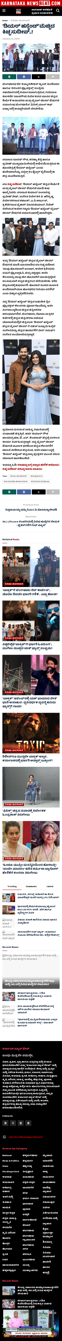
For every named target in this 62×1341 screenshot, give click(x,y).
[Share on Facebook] (24, 76)
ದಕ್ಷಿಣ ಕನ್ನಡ (29, 1182)
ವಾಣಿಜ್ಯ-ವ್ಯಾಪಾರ (47, 1190)
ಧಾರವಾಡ (28, 1204)
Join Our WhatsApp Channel (26, 1137)
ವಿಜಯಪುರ (49, 1202)
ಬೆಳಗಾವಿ (27, 1254)
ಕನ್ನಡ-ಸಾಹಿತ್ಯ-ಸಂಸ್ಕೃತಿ (9, 1220)
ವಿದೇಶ (46, 1208)
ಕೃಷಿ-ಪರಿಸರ (8, 1233)
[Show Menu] (3, 11)
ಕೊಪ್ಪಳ (6, 1244)
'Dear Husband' (18, 476)
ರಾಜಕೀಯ (48, 1166)
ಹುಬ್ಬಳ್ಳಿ (46, 1273)
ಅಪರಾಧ (7, 1177)
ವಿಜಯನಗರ (49, 1197)
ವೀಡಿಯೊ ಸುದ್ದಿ (50, 1218)
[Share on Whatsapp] (9, 76)
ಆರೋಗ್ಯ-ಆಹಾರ (7, 1190)
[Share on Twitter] (39, 76)
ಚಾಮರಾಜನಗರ (10, 1265)
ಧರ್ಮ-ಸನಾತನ (31, 1198)
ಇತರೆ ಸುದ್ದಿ (7, 1197)
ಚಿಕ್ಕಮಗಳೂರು (30, 1156)
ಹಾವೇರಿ (47, 1262)
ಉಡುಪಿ (6, 1208)
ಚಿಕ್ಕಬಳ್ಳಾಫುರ (9, 1270)
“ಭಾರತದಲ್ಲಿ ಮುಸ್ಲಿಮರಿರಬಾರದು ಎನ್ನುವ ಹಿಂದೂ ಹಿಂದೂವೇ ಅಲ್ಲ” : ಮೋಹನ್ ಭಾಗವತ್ (37, 1023)
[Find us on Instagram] (21, 1123)
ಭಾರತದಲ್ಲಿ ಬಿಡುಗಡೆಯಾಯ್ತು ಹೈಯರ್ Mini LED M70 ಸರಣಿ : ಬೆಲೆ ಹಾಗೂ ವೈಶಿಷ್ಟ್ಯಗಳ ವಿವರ (36, 910)
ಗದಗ (5, 1260)
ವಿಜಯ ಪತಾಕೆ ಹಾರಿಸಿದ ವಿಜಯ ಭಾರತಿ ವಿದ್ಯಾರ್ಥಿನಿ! (37, 921)
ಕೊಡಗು (6, 1238)
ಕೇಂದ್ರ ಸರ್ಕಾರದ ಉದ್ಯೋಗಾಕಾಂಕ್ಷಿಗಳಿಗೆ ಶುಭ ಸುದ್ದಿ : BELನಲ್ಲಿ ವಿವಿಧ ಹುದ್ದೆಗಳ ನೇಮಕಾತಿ (29, 983)
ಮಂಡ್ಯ (26, 1265)
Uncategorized (10, 1172)
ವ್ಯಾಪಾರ (47, 1224)
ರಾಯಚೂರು (49, 1182)
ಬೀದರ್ (27, 1225)
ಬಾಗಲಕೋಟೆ (30, 1220)
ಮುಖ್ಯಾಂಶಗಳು (30, 1270)
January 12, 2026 (11, 39)
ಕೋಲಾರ (7, 1249)
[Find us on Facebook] (5, 1123)
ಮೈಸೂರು (47, 1156)
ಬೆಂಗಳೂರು (28, 1231)
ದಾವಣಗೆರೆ (28, 1188)
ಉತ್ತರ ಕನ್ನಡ (8, 1213)
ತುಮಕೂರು (28, 1177)
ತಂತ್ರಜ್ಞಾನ (28, 1172)
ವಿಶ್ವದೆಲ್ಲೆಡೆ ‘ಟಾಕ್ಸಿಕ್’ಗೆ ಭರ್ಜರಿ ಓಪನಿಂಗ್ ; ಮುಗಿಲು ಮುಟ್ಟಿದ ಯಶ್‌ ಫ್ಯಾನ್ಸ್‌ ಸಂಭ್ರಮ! (27, 646)
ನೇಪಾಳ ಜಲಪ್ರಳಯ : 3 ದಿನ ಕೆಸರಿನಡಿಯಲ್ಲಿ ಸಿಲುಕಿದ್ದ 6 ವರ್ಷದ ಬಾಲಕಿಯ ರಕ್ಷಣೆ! (34, 996)
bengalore (36, 476)
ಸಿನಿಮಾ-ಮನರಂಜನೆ (20, 20)
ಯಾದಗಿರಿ (48, 1161)
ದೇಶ (25, 1193)
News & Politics (10, 1161)
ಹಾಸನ (46, 1267)
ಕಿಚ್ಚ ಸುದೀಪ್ (14, 184)
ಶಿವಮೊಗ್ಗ (47, 1242)
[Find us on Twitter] (13, 1123)
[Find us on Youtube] (28, 1123)
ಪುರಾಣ (26, 1209)
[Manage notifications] (54, 1334)
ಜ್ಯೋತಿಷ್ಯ (27, 1166)
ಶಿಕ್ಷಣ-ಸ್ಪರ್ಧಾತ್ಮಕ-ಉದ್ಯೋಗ (48, 1233)
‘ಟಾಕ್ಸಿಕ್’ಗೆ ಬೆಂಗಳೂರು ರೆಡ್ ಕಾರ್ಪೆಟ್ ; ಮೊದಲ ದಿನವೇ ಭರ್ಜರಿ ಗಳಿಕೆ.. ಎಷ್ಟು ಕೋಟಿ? (29, 592)
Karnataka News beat (16, 481)
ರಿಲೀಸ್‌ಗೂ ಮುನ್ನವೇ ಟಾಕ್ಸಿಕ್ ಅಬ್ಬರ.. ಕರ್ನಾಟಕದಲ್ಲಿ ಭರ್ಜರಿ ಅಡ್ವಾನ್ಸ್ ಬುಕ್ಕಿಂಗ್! (27, 758)
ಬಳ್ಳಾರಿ (26, 1215)
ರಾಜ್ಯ (45, 1172)
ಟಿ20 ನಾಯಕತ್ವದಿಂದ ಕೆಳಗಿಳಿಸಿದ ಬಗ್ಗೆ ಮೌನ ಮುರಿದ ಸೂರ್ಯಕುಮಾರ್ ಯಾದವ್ (35, 1010)
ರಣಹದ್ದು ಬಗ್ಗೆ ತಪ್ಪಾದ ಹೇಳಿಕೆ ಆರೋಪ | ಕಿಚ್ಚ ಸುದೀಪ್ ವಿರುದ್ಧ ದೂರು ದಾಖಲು (30, 467)
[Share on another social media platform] (53, 76)
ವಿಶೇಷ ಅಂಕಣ (50, 1213)
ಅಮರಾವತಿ (8, 1182)
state (5, 1166)
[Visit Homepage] (18, 11)
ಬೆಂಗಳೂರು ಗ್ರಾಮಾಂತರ (29, 1238)
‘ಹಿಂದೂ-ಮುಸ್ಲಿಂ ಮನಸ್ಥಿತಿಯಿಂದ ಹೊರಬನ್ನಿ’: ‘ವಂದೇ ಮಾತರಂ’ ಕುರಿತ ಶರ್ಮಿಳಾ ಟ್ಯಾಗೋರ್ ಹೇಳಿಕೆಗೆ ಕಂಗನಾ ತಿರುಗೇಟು (30, 869)
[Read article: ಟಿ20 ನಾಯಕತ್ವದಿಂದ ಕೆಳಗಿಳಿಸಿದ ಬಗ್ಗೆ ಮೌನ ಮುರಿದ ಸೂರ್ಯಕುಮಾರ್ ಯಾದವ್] (8, 1009)
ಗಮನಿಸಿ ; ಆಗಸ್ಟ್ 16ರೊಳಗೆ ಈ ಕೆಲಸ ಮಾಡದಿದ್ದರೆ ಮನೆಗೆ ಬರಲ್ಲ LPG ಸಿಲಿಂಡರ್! (38, 896)
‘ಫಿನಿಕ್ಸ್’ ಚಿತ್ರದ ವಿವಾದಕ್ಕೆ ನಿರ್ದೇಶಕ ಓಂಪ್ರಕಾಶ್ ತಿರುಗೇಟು (23, 813)
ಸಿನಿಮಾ (47, 1247)
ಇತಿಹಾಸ (6, 1202)
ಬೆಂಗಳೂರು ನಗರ (28, 1247)
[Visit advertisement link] (31, 3)
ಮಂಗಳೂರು (29, 1260)
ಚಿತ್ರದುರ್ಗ (28, 1161)
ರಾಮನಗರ (48, 1177)
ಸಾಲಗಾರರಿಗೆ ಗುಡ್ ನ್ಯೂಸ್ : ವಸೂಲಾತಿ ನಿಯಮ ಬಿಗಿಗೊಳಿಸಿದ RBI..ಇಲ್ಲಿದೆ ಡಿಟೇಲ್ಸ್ (38, 933)
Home (5, 20)
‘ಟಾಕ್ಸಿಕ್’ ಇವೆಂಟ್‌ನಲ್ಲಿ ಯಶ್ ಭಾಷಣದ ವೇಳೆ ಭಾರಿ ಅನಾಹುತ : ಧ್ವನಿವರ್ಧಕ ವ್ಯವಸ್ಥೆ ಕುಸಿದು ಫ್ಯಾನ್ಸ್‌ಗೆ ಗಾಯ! (29, 702)
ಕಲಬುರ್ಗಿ (7, 1228)
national (7, 1156)
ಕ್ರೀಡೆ (5, 1254)
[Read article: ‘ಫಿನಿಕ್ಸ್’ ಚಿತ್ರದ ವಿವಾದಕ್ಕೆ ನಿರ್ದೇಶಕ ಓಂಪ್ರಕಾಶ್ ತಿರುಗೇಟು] (31, 787)
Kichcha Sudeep (40, 481)
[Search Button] (58, 11)
